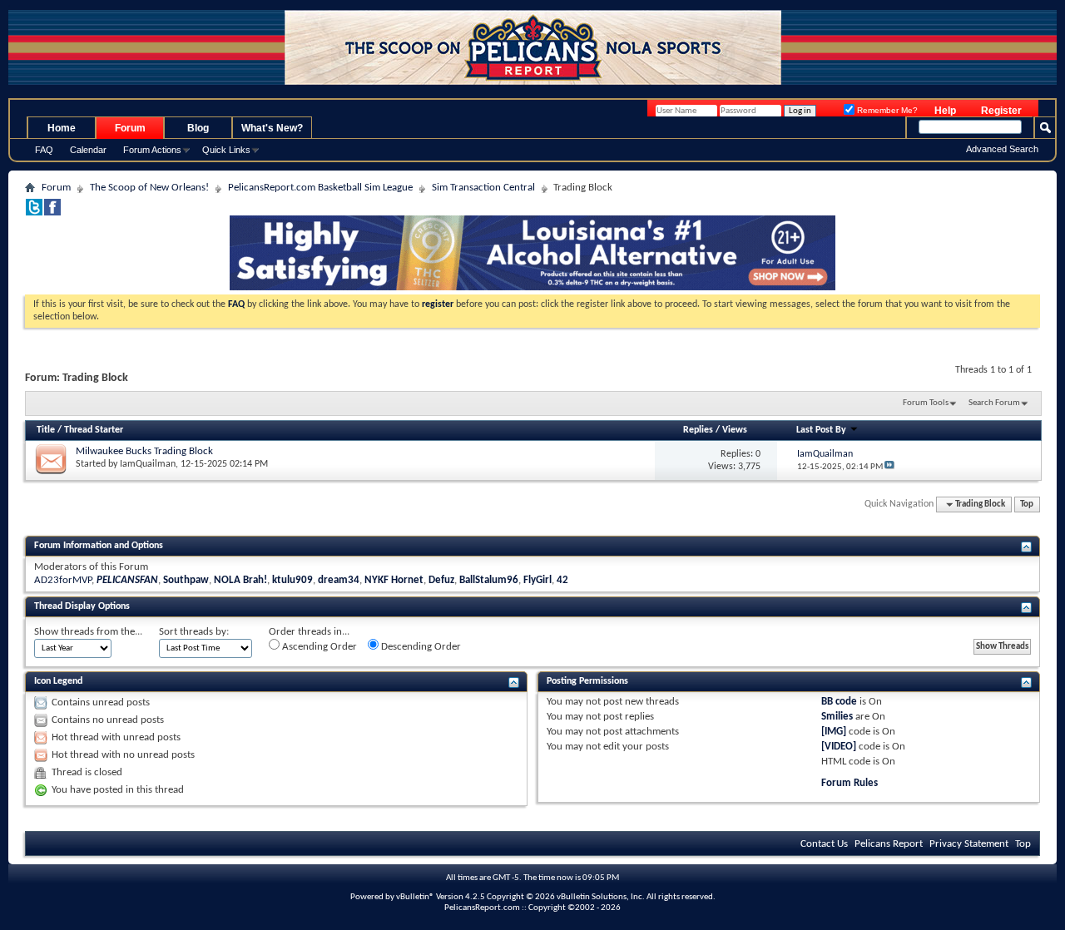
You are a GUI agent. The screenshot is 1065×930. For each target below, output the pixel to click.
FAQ (44, 150)
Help (945, 110)
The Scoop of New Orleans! (149, 187)
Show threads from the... (88, 631)
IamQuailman (148, 464)
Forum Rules (849, 783)
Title (46, 430)
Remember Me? (886, 110)
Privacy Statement (968, 843)
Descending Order (420, 646)
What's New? (272, 128)
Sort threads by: (194, 631)
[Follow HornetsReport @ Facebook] (52, 212)
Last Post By (821, 430)
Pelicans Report (888, 843)
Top (1026, 504)
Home (61, 128)
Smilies (837, 716)
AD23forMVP (63, 580)
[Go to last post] (889, 467)
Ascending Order (318, 646)
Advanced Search (1002, 149)
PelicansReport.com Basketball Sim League (320, 187)
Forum (130, 128)
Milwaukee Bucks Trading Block (144, 451)
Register (1001, 110)
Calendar (88, 150)
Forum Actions (152, 150)
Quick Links (226, 150)
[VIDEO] (838, 746)
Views (734, 430)
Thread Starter (93, 430)
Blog (198, 128)
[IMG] (833, 731)
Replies (698, 430)
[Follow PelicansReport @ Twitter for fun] (34, 212)
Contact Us (824, 843)
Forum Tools (926, 403)
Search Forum (994, 403)
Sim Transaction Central (483, 187)
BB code (839, 701)
